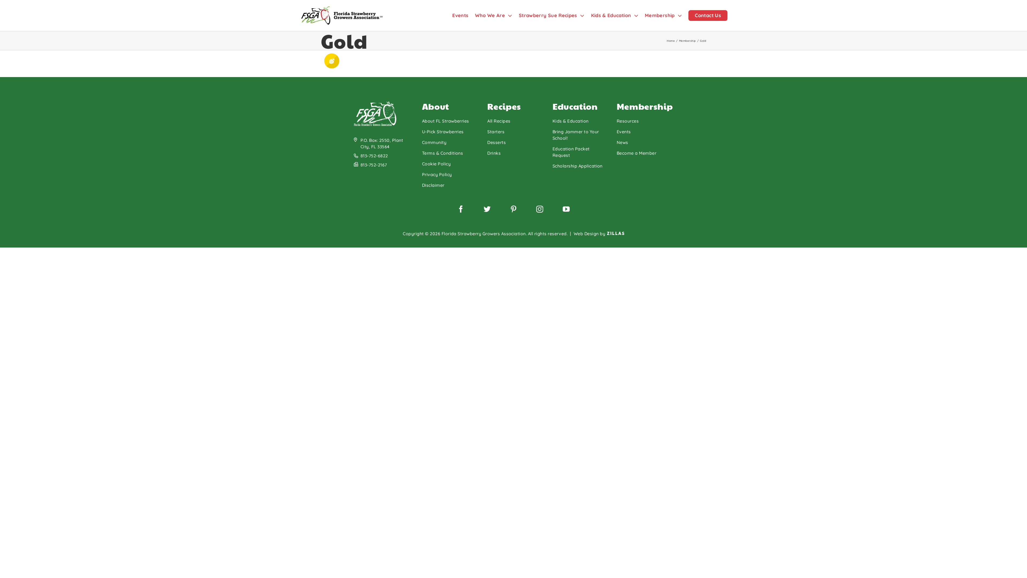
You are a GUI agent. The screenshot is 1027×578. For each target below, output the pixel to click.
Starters (495, 131)
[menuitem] (463, 15)
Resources (628, 121)
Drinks (494, 153)
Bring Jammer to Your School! (576, 135)
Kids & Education (571, 121)
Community (434, 142)
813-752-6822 (374, 155)
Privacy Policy (437, 174)
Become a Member (636, 153)
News (622, 142)
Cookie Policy (436, 163)
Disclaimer (433, 185)
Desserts (496, 142)
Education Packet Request (571, 152)
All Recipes (498, 121)
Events (624, 131)
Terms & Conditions (442, 153)
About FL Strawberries (445, 121)
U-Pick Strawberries (443, 131)
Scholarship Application (578, 166)
